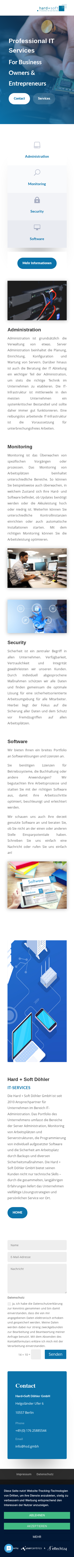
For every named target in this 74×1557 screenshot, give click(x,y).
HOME (17, 1212)
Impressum (23, 1474)
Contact (19, 98)
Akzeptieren (37, 1526)
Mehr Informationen (37, 263)
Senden (55, 1354)
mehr (37, 1537)
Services (44, 98)
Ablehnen (37, 1515)
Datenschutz (45, 1474)
